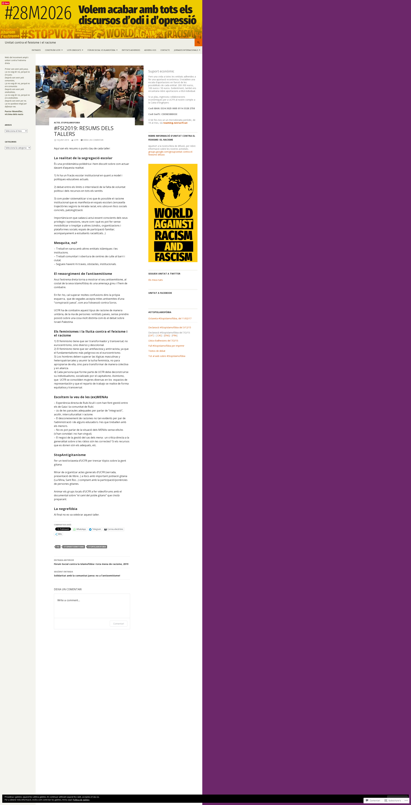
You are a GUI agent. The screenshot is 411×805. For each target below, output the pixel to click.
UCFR (76, 140)
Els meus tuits (155, 279)
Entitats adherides (131, 50)
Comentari (118, 623)
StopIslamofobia (70, 122)
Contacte (165, 50)
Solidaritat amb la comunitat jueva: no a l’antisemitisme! (87, 573)
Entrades (36, 50)
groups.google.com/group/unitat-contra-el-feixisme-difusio (170, 153)
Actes (57, 122)
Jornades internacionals (186, 50)
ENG (167, 335)
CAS (159, 335)
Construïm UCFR (52, 50)
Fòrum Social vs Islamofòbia (101, 50)
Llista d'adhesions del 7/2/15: (163, 340)
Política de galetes (81, 799)
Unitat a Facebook (160, 292)
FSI (58, 546)
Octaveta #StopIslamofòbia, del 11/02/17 (169, 318)
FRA (174, 335)
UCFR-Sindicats (74, 50)
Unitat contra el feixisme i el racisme (30, 42)
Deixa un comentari (93, 140)
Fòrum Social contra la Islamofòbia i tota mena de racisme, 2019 (91, 562)
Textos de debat (156, 350)
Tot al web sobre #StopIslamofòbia (166, 356)
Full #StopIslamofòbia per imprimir (166, 345)
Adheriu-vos (150, 50)
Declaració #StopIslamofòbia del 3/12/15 (169, 327)
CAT (151, 335)
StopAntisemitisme (74, 546)
